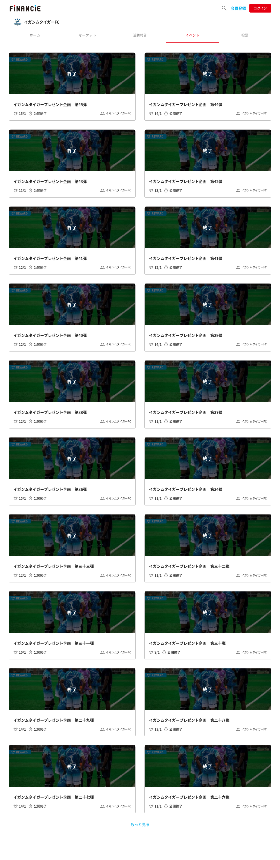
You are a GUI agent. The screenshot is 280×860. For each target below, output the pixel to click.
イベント (192, 35)
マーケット (87, 35)
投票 (245, 35)
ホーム (35, 35)
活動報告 (140, 35)
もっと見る (140, 824)
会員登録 (238, 8)
